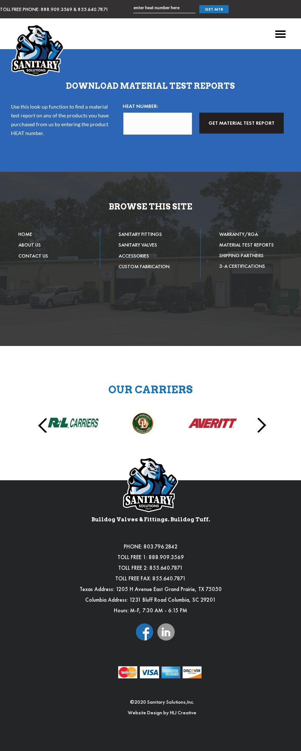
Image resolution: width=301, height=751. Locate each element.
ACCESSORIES (134, 255)
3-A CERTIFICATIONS (242, 266)
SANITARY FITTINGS (140, 234)
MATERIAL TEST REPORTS (246, 244)
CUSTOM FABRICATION (144, 266)
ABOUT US (29, 244)
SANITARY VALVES (138, 244)
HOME (25, 234)
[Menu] (280, 34)
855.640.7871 (93, 9)
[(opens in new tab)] (144, 631)
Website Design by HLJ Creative (162, 712)
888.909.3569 (56, 9)
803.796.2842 (161, 546)
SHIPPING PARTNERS (241, 255)
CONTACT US (33, 255)
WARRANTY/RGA (238, 234)
